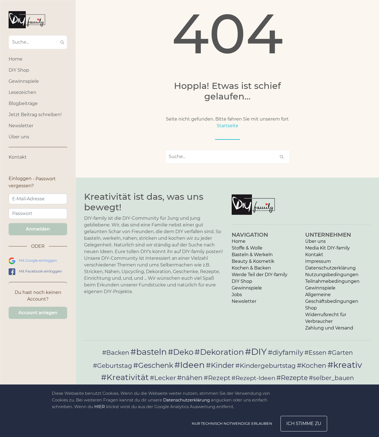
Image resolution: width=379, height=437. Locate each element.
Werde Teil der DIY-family (259, 274)
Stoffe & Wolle (247, 248)
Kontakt (18, 157)
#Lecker (163, 378)
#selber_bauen (331, 377)
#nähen (190, 378)
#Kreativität (125, 377)
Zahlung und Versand (329, 328)
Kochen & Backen (251, 268)
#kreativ (344, 364)
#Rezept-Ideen (253, 377)
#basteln (148, 352)
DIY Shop (19, 70)
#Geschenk (153, 365)
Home (15, 59)
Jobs (237, 294)
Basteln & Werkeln (252, 254)
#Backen (115, 352)
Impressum (318, 261)
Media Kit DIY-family (327, 248)
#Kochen (311, 365)
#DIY (256, 351)
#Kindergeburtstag (265, 365)
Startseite (227, 125)
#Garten (340, 352)
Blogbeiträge (23, 103)
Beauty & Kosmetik (253, 261)
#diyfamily (285, 352)
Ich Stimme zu (303, 423)
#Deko (180, 352)
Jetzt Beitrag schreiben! (35, 114)
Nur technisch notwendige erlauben (232, 423)
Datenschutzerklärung (330, 268)
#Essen (315, 352)
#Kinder (220, 365)
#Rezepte (292, 378)
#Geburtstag (112, 365)
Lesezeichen (22, 92)
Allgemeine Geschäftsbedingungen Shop (331, 301)
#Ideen (189, 364)
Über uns (19, 136)
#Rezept (217, 378)
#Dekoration (219, 352)
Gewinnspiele (24, 81)
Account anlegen (37, 312)
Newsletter (21, 125)
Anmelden (38, 229)
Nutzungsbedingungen (331, 274)
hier (99, 406)
